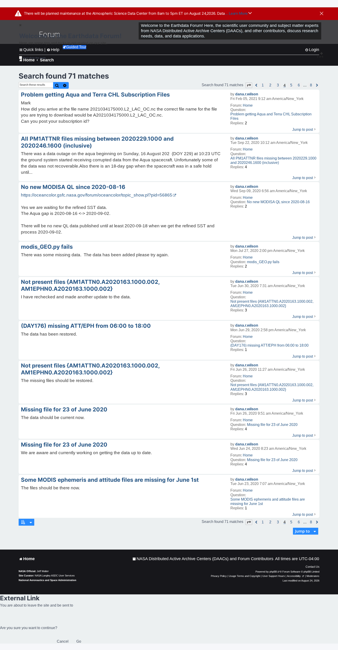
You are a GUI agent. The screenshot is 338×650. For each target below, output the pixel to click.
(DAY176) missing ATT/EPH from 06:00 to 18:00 (269, 345)
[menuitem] (202, 558)
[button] (248, 85)
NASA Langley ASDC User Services (55, 575)
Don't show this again (34, 58)
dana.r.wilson (246, 94)
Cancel (63, 641)
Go (78, 641)
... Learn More (237, 13)
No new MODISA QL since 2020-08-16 (278, 202)
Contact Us (312, 566)
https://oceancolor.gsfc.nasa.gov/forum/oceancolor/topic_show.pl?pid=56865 (96, 195)
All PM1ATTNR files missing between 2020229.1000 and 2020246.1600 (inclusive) (273, 160)
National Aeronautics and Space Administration (47, 580)
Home (248, 105)
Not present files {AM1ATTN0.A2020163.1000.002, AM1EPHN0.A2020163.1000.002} (271, 303)
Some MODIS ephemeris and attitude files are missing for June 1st (267, 501)
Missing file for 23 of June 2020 (272, 425)
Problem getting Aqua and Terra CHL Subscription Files (271, 116)
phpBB (273, 571)
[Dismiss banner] (321, 13)
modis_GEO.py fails (263, 262)
